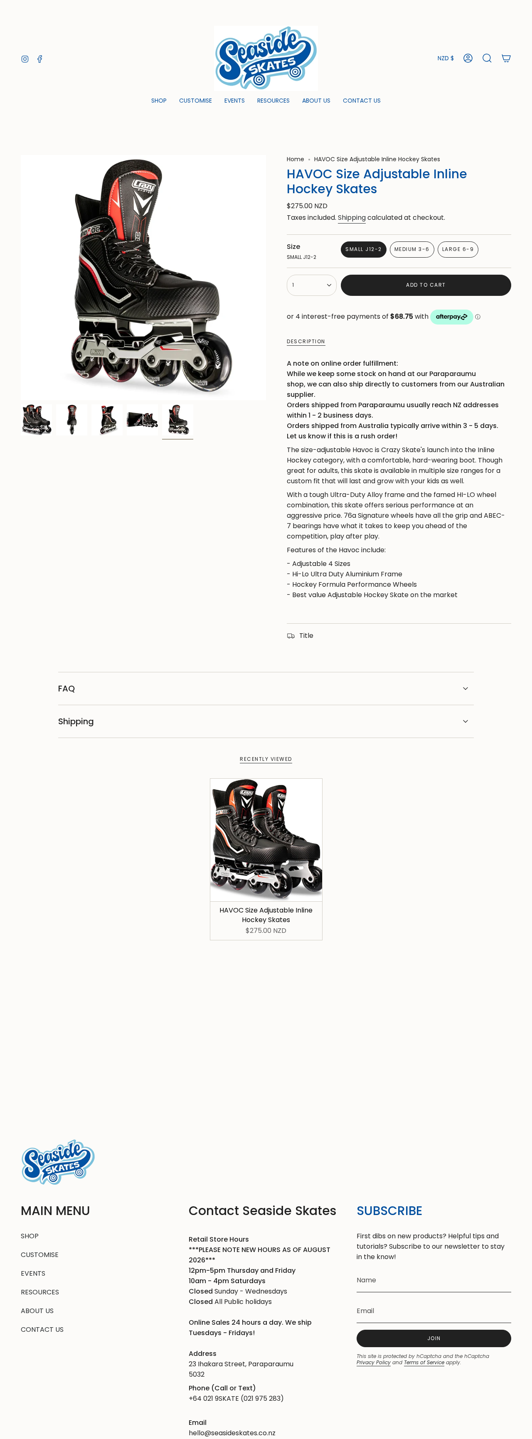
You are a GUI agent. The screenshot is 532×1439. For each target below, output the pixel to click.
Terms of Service (424, 1362)
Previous (20, 277)
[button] (159, 101)
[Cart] (506, 58)
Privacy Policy (374, 1362)
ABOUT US (37, 1311)
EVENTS (33, 1273)
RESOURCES (40, 1292)
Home (295, 159)
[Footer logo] (58, 1162)
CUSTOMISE (40, 1254)
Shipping (352, 217)
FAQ (66, 688)
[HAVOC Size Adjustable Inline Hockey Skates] (266, 840)
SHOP (30, 1236)
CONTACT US (42, 1329)
